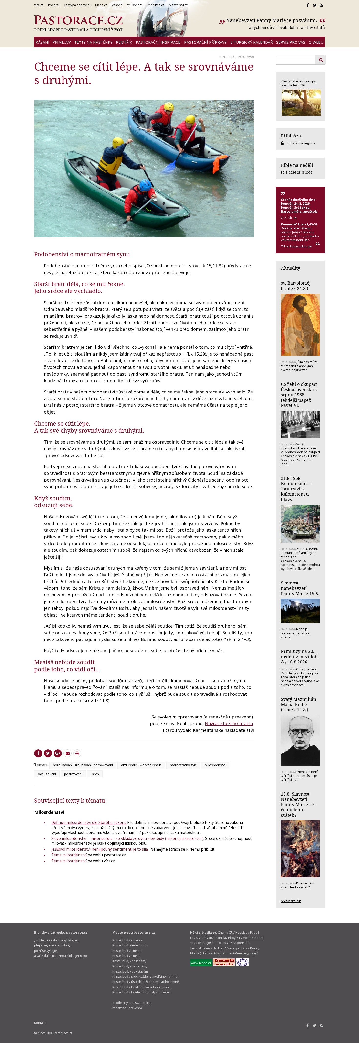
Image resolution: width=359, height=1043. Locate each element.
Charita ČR (225, 932)
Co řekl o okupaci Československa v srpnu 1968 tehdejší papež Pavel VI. (299, 394)
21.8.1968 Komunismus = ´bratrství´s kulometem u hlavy (296, 488)
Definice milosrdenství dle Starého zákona (88, 822)
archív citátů (313, 27)
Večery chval (236, 948)
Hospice (241, 932)
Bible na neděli (297, 165)
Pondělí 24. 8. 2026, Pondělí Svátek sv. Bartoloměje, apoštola (299, 207)
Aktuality (290, 268)
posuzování (73, 774)
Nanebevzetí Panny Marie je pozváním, (272, 20)
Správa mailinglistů (301, 143)
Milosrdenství (214, 765)
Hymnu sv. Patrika (137, 1002)
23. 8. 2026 (304, 172)
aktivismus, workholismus (141, 765)
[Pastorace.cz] (78, 23)
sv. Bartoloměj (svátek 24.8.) (296, 285)
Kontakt (40, 1023)
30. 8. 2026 (288, 172)
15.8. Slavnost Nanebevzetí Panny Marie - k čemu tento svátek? (298, 804)
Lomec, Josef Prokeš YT (213, 943)
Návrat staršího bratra (229, 723)
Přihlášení (292, 136)
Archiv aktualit (291, 901)
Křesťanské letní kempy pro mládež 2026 (298, 83)
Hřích (95, 774)
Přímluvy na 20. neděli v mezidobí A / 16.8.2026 (300, 656)
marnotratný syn (183, 765)
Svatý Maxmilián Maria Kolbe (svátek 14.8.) (298, 704)
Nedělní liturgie (301, 246)
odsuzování (47, 774)
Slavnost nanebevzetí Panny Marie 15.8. (300, 588)
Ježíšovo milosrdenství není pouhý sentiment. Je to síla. (99, 849)
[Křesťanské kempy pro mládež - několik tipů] (300, 103)
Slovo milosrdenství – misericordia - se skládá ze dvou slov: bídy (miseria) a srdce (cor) (127, 838)
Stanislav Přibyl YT (227, 937)
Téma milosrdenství (69, 855)
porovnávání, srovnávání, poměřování (83, 765)
